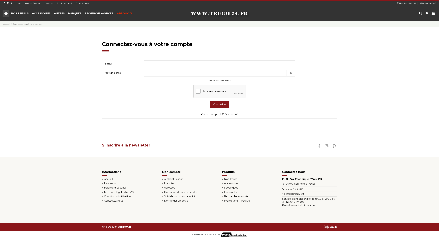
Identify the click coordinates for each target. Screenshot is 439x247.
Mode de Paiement (33, 3)
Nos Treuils (230, 179)
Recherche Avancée (236, 196)
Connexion (219, 104)
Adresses (169, 187)
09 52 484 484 (294, 188)
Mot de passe (113, 72)
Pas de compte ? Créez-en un (219, 114)
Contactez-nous (82, 3)
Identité (169, 183)
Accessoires (231, 183)
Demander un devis (176, 200)
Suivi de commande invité (179, 196)
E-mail (108, 63)
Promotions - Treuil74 (237, 200)
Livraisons (49, 3)
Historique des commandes (180, 192)
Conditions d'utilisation (117, 196)
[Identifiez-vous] (427, 13)
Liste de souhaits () (407, 3)
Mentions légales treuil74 (119, 192)
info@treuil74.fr (295, 193)
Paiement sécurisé (115, 187)
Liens (19, 3)
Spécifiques (231, 187)
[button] (19, 13)
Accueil (108, 179)
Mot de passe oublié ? (220, 80)
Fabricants (230, 192)
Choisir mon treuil (65, 3)
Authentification (173, 179)
